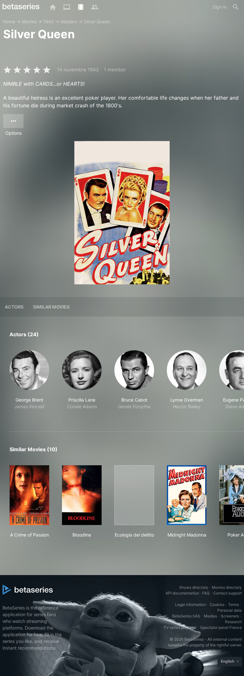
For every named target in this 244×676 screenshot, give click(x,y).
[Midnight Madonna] (187, 495)
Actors (14, 307)
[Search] (236, 7)
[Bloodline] (82, 495)
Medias (210, 616)
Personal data (229, 610)
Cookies (217, 604)
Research (233, 621)
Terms (233, 604)
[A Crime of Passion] (29, 495)
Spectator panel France (221, 627)
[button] (29, 383)
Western (68, 21)
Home (9, 21)
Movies (29, 21)
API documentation (182, 593)
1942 (48, 21)
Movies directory (227, 587)
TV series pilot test (180, 627)
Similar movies (51, 307)
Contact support (227, 593)
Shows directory (193, 587)
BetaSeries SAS (186, 616)
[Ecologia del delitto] (134, 495)
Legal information (190, 604)
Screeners (230, 616)
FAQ (205, 593)
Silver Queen (97, 21)
